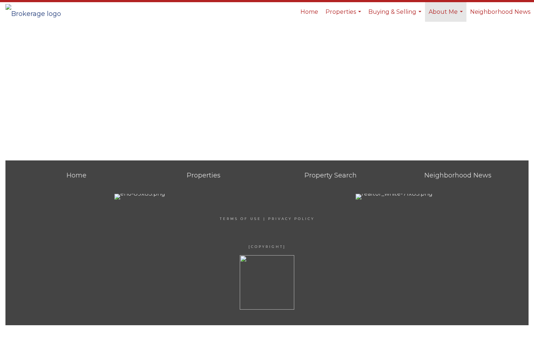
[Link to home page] (36, 12)
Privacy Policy (291, 219)
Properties (344, 15)
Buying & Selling (395, 15)
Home (309, 11)
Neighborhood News (500, 11)
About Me (447, 15)
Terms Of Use (240, 219)
